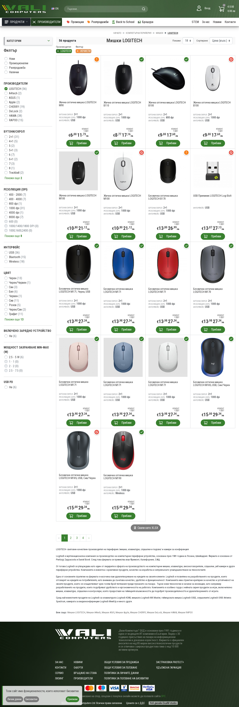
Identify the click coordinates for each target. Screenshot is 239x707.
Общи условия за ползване (120, 667)
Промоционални (18, 63)
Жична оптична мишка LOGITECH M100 (77, 197)
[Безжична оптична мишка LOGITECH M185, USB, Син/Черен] (212, 357)
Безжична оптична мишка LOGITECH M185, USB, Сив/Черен (77, 476)
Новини (217, 22)
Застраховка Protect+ (170, 662)
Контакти (230, 22)
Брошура (147, 22)
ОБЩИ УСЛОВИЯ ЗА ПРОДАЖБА (121, 662)
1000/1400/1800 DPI (23, 226)
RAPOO (16, 120)
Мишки (159, 33)
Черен (15, 278)
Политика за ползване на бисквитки (126, 678)
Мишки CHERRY (138, 612)
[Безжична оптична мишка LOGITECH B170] (167, 171)
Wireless (16, 261)
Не (12, 336)
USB (14, 252)
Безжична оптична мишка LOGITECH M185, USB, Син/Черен (211, 383)
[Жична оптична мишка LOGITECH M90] (78, 77)
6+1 (13, 159)
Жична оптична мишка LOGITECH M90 (77, 104)
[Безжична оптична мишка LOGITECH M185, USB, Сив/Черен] (78, 450)
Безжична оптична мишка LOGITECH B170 (163, 197)
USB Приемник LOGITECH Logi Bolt (212, 195)
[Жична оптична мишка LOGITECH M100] (78, 171)
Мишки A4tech (93, 612)
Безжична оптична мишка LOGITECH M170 (208, 290)
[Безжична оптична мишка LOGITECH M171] (123, 264)
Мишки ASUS (108, 612)
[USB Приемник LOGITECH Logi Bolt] (212, 171)
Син (13, 287)
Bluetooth (17, 257)
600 (13, 221)
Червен (15, 296)
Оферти (78, 667)
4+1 (13, 141)
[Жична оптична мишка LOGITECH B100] (167, 77)
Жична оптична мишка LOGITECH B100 (167, 104)
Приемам (72, 699)
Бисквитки (31, 699)
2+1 (14, 137)
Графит (16, 314)
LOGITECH (18, 89)
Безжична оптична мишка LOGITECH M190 (118, 477)
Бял (13, 291)
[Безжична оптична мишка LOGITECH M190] (123, 450)
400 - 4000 (17, 199)
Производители (83, 678)
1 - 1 (13, 361)
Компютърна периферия (138, 33)
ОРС (163, 696)
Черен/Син (17, 309)
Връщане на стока (85, 673)
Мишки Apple (122, 612)
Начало (117, 33)
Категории (14, 41)
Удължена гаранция (168, 667)
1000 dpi (17, 208)
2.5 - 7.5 (16, 370)
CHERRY (17, 106)
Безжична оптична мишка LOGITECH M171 (118, 290)
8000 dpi (16, 217)
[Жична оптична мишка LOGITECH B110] (123, 77)
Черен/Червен (19, 282)
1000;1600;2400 (20, 230)
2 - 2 (13, 366)
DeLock (15, 111)
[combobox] (106, 9)
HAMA (15, 115)
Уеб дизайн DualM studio (163, 703)
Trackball (16, 172)
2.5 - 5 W (16, 357)
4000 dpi (16, 212)
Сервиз (59, 673)
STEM (195, 22)
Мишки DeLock (154, 612)
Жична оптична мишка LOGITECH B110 (122, 104)
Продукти (17, 22)
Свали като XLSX (147, 528)
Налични (14, 72)
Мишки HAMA (170, 612)
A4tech (15, 93)
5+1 (13, 150)
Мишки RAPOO (185, 612)
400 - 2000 (17, 194)
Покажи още (13, 178)
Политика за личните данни (121, 673)
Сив (14, 300)
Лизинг (59, 678)
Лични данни (14, 699)
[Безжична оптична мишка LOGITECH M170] (212, 264)
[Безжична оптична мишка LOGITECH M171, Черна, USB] (78, 264)
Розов (15, 305)
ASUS (14, 98)
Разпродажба (17, 67)
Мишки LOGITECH (76, 612)
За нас (206, 22)
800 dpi (15, 203)
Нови (12, 59)
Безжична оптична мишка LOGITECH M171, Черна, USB (74, 290)
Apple (14, 102)
